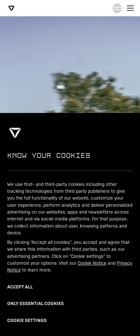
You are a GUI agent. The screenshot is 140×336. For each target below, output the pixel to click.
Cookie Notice (91, 263)
